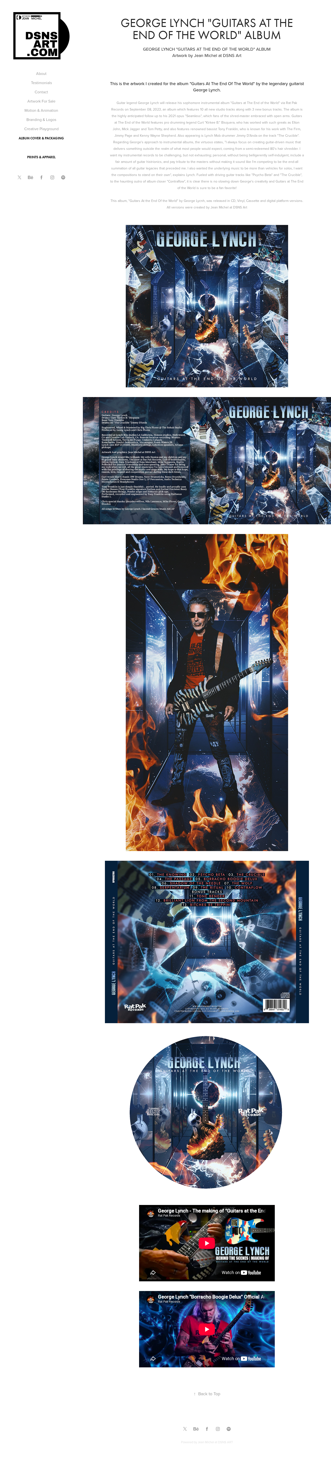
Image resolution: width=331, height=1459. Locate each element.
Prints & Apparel (41, 157)
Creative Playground (41, 128)
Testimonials (41, 82)
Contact (41, 92)
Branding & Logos (41, 119)
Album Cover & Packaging (41, 138)
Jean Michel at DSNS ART (215, 1442)
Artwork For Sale (41, 101)
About (41, 73)
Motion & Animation (41, 110)
